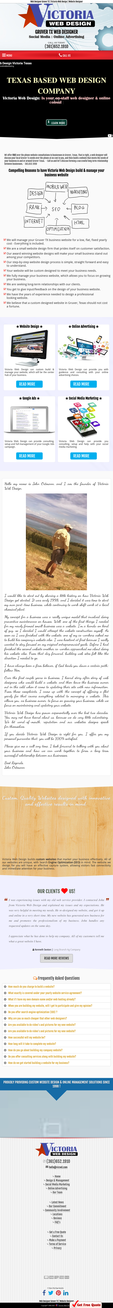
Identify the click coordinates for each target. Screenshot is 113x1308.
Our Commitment (57, 1206)
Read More (27, 384)
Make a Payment (57, 1240)
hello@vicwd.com (58, 1167)
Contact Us (57, 1236)
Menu (9, 55)
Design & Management (57, 1180)
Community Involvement (57, 1210)
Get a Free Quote (57, 1232)
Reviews (57, 1218)
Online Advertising (57, 1188)
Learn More (58, 123)
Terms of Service (57, 1244)
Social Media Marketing (57, 1184)
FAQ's (57, 1222)
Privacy (58, 1248)
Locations (57, 1214)
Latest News (57, 1202)
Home (57, 1176)
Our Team (57, 1192)
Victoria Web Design (65, 1305)
